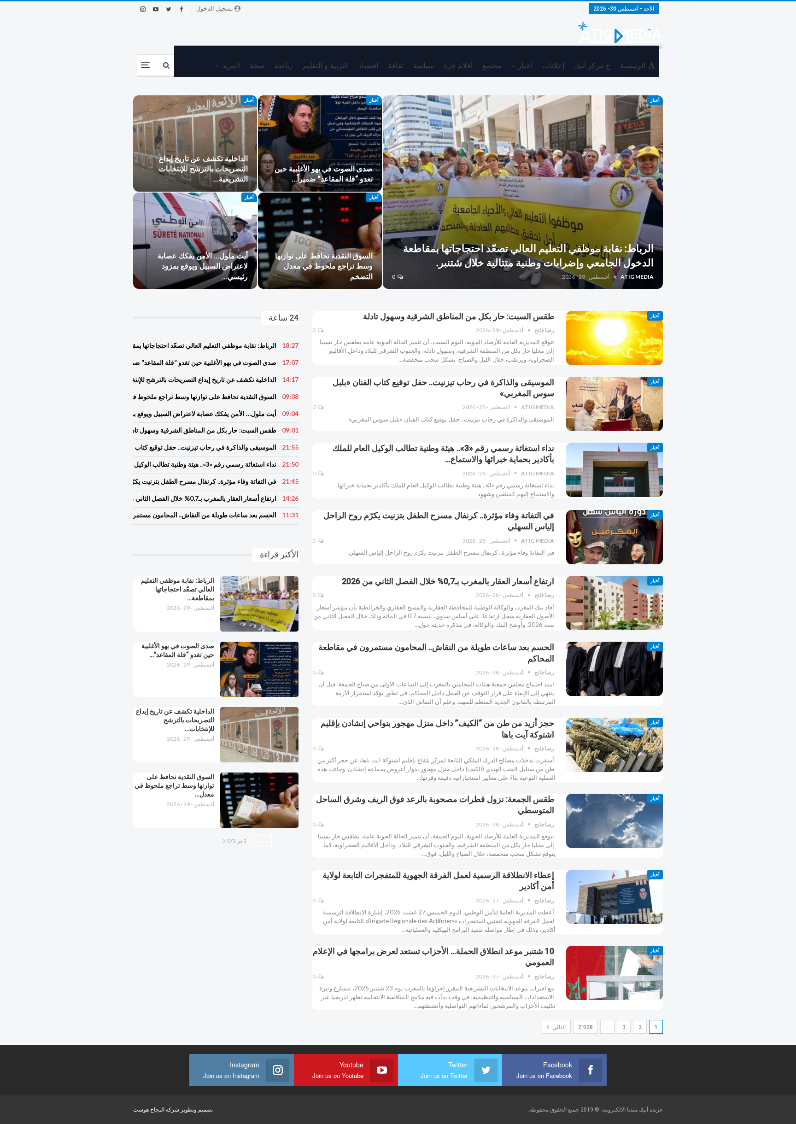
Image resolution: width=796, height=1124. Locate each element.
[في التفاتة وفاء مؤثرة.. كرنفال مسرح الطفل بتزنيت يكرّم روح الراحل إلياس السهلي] (614, 537)
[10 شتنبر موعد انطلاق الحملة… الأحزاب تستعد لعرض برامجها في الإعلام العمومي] (614, 973)
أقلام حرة (458, 65)
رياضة (284, 65)
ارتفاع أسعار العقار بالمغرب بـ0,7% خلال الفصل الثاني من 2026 (448, 581)
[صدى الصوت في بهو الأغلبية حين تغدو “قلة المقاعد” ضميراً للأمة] (320, 143)
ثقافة (396, 65)
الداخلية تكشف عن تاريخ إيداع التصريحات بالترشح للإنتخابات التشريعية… (203, 168)
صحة (257, 65)
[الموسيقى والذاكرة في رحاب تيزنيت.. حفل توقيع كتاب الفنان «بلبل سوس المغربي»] (614, 404)
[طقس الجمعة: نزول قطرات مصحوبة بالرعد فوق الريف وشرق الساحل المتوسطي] (614, 821)
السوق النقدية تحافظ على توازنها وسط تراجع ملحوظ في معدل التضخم (324, 266)
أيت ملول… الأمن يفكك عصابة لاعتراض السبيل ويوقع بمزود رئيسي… (203, 266)
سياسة (423, 65)
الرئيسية (632, 65)
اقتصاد (368, 65)
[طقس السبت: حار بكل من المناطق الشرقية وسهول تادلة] (614, 338)
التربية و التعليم (326, 65)
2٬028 (585, 1027)
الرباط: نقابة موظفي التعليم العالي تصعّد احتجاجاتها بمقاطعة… (177, 589)
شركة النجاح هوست (157, 1109)
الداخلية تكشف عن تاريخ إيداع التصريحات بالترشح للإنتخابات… (175, 720)
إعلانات (553, 65)
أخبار (525, 65)
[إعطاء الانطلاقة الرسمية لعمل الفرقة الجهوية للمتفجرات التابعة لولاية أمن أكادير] (614, 897)
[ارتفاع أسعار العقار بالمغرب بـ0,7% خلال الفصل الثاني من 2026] (614, 603)
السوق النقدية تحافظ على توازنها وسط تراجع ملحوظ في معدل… (174, 785)
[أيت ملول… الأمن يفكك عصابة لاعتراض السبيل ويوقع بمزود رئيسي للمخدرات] (195, 240)
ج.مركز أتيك (592, 65)
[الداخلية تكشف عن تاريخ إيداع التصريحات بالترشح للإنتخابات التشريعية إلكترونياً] (195, 143)
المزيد (231, 65)
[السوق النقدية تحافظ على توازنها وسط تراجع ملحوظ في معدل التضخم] (320, 240)
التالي (558, 1027)
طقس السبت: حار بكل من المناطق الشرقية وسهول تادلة (458, 316)
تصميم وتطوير (197, 1109)
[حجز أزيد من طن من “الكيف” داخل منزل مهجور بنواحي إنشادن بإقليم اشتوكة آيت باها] (614, 745)
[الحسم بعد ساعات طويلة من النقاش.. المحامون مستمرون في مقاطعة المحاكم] (614, 669)
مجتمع (492, 65)
